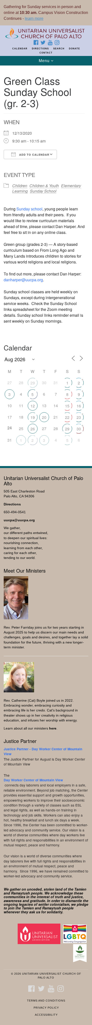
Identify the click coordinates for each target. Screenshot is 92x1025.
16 (79, 406)
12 (32, 406)
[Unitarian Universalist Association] (40, 934)
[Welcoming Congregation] (75, 934)
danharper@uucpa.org (23, 280)
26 (32, 429)
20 (44, 417)
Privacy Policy (46, 1007)
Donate (74, 48)
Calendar (19, 48)
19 (32, 417)
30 (79, 429)
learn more (34, 18)
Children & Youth (44, 185)
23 (79, 417)
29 (32, 383)
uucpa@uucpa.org (19, 520)
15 (67, 406)
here (52, 728)
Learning (20, 191)
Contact (46, 53)
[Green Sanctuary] (80, 953)
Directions (40, 48)
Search (59, 48)
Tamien (80, 889)
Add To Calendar (33, 154)
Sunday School (43, 191)
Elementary (71, 185)
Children (19, 185)
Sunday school (29, 209)
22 (67, 417)
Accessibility (46, 1014)
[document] (46, 263)
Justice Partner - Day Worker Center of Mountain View (43, 751)
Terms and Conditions (46, 1000)
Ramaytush (20, 893)
